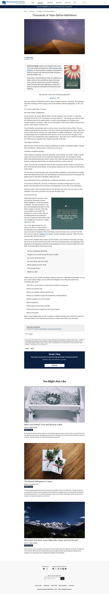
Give (75, 2)
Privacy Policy (38, 585)
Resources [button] (40, 2)
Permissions (47, 585)
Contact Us (68, 2)
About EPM (59, 2)
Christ (32, 348)
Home (32, 2)
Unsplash (30, 333)
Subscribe (54, 365)
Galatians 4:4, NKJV (46, 234)
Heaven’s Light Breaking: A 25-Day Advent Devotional (48, 329)
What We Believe (63, 585)
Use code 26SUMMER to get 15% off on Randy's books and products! (54, 6)
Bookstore (50, 2)
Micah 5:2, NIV (32, 272)
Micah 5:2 (53, 98)
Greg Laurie (29, 57)
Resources (31, 11)
